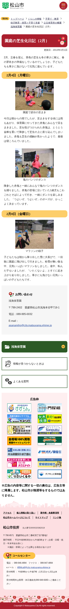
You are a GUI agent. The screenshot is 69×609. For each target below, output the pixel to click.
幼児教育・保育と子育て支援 (25, 22)
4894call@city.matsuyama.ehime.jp (33, 567)
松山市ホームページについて (16, 517)
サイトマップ (41, 517)
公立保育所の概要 (53, 22)
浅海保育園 (16, 26)
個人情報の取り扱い (26, 513)
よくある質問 (21, 381)
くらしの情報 (34, 19)
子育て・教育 (52, 19)
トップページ (17, 19)
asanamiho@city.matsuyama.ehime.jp (30, 325)
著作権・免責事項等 (49, 513)
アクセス (7, 513)
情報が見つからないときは (28, 363)
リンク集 (57, 517)
